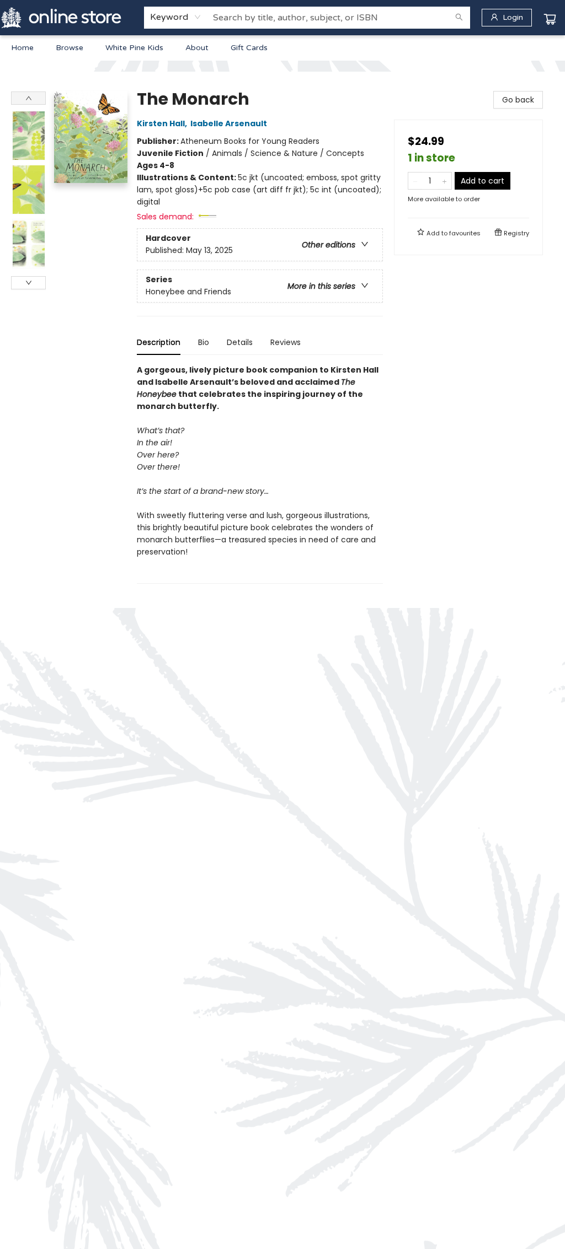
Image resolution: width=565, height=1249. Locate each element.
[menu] (282, 48)
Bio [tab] (203, 342)
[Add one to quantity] (444, 181)
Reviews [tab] (285, 342)
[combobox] (175, 17)
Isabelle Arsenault (228, 123)
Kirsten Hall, (163, 123)
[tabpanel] (260, 474)
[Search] (459, 18)
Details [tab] (240, 342)
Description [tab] (158, 342)
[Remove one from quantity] (415, 181)
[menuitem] (22, 48)
